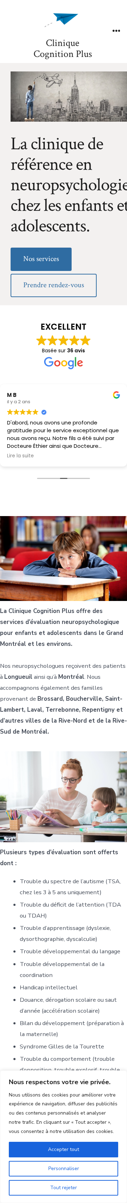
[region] (63, 1136)
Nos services (41, 259)
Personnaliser (63, 1168)
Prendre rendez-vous (53, 285)
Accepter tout (63, 1149)
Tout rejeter (63, 1187)
